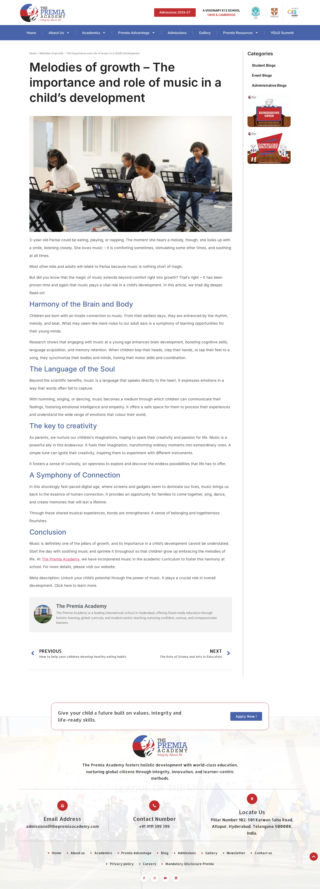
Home (31, 32)
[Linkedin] (176, 878)
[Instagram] (154, 878)
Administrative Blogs (269, 85)
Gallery (205, 32)
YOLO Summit (282, 32)
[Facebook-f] (144, 878)
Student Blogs (264, 65)
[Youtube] (165, 878)
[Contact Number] (154, 805)
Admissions (177, 32)
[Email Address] (62, 805)
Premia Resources (238, 32)
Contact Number (154, 818)
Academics (91, 32)
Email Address (62, 818)
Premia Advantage (134, 32)
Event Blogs (262, 75)
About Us (56, 32)
